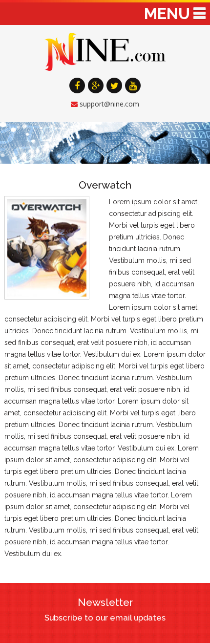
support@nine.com (109, 103)
